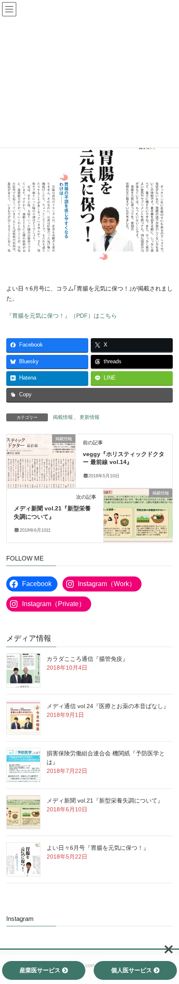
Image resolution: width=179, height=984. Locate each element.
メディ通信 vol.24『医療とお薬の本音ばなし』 (108, 706)
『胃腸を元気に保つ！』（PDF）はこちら (61, 315)
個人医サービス (131, 970)
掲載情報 (63, 417)
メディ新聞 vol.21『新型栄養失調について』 (105, 800)
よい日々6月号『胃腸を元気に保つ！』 (98, 847)
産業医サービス (40, 970)
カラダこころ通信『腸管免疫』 (87, 658)
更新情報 (89, 417)
